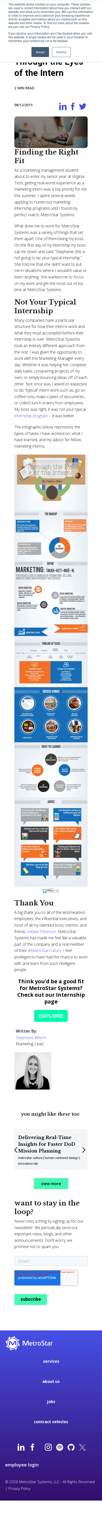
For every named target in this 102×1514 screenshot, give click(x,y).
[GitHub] (71, 1448)
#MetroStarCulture (44, 950)
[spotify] (59, 1448)
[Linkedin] (21, 1448)
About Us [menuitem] (51, 1381)
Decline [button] (61, 52)
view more (51, 1183)
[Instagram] (48, 1448)
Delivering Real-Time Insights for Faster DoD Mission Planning (46, 1144)
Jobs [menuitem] (51, 1401)
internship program (31, 415)
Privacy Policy (19, 1488)
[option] (51, 1149)
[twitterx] (82, 1448)
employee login (22, 1465)
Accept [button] (40, 52)
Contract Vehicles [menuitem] (51, 1421)
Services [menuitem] (51, 1361)
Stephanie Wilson (31, 1037)
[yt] (40, 1448)
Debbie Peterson (41, 931)
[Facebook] (32, 1448)
